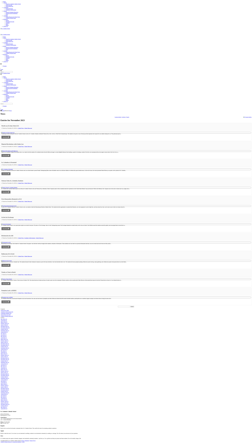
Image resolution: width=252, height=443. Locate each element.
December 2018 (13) (5, 404)
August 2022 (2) (4, 349)
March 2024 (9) (4, 322)
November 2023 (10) (5, 327)
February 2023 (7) (4, 340)
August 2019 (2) (4, 394)
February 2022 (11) (5, 355)
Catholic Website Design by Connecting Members (11, 441)
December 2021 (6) (5, 358)
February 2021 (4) (4, 371)
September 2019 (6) (5, 392)
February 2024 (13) (5, 323)
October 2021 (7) (4, 361)
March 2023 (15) (4, 339)
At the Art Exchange (7, 217)
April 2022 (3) (4, 352)
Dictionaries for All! (7, 235)
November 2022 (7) (5, 345)
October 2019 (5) (4, 391)
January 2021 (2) (4, 372)
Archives (124, 117)
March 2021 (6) (4, 369)
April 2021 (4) (4, 368)
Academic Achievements (29, 238)
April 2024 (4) (4, 320)
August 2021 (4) (4, 363)
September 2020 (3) (5, 378)
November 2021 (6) (5, 359)
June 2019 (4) (3, 395)
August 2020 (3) (4, 379)
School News (21, 128)
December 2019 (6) (5, 388)
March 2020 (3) (4, 384)
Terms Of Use (33, 440)
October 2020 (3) (4, 376)
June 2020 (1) (3, 381)
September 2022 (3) (5, 348)
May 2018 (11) (4, 407)
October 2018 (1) (4, 405)
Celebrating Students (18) (6, 313)
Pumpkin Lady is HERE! (9, 290)
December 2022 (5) (5, 343)
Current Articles (118, 117)
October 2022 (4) (4, 346)
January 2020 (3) (4, 387)
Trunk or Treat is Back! (8, 272)
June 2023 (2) (3, 335)
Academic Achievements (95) (7, 311)
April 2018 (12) (4, 408)
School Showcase (28, 128)
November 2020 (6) (5, 375)
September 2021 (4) (5, 362)
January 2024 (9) (4, 324)
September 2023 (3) (5, 330)
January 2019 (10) (4, 402)
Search (127, 117)
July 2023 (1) (3, 333)
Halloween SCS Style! (7, 254)
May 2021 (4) (3, 366)
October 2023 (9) (4, 329)
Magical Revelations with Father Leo (12, 144)
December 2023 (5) (5, 326)
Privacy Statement (25, 440)
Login (2, 69)
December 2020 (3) (5, 374)
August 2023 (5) (4, 332)
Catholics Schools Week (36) (7, 316)
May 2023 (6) (3, 336)
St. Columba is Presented (8, 162)
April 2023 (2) (4, 337)
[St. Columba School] (5, 28)
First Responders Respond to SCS (11, 199)
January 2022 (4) (4, 356)
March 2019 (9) (4, 400)
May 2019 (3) (3, 397)
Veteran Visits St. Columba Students (12, 180)
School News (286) (5, 310)
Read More (5, 137)
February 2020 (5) (4, 385)
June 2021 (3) (3, 365)
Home (3, 110)
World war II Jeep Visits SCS (10, 125)
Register (5, 66)
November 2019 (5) (5, 389)
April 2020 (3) (4, 382)
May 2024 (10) (4, 319)
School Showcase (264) (6, 314)
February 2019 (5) (4, 401)
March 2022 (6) (4, 353)
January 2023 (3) (4, 342)
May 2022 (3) (3, 350)
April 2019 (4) (4, 398)
